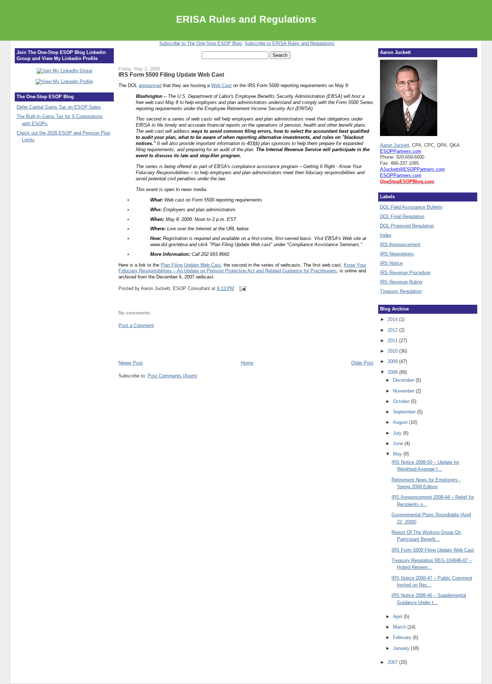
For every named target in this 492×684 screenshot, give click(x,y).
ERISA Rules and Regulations (246, 19)
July (398, 433)
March (400, 627)
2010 (393, 351)
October (402, 401)
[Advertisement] (160, 343)
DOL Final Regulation (402, 216)
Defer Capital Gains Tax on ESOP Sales (59, 107)
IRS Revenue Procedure (405, 272)
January (402, 648)
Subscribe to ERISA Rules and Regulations (290, 43)
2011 (393, 340)
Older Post (362, 363)
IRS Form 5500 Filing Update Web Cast (171, 74)
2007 (393, 662)
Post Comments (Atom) (172, 376)
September (405, 412)
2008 (393, 372)
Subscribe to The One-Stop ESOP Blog (200, 43)
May (398, 454)
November (404, 391)
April (398, 616)
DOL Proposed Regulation (407, 225)
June (398, 443)
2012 (393, 330)
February (403, 637)
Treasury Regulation (401, 291)
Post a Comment (136, 325)
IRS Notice (391, 263)
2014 (393, 319)
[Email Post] (241, 288)
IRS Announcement (400, 244)
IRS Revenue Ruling (401, 282)
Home (247, 363)
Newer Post (130, 363)
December (404, 380)
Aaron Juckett (394, 145)
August (401, 422)
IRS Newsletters (397, 254)
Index (386, 235)
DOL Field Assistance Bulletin (411, 207)
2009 (393, 361)
